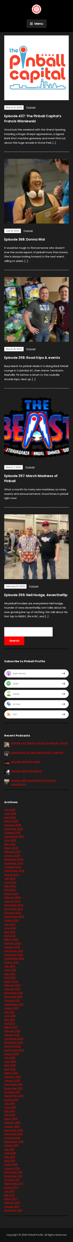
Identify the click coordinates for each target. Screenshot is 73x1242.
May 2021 (9, 1019)
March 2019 (10, 1119)
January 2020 (12, 1080)
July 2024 (9, 878)
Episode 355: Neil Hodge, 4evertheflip (36, 595)
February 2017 (12, 1202)
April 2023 (9, 935)
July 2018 (9, 1149)
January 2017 (12, 1206)
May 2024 (10, 886)
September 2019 (13, 1096)
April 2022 (9, 977)
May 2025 (9, 844)
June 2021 (10, 1015)
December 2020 (13, 1038)
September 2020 (14, 1050)
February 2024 (12, 897)
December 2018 (13, 1130)
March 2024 (11, 893)
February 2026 (12, 825)
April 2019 (9, 1115)
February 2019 (12, 1122)
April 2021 (9, 1023)
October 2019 (12, 1092)
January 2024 (12, 901)
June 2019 (10, 1107)
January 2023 (12, 947)
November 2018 (13, 1134)
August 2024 (11, 874)
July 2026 (9, 809)
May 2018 (9, 1157)
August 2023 (11, 920)
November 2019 (13, 1088)
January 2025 (12, 855)
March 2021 (10, 1027)
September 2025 (14, 836)
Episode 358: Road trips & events (32, 357)
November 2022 (13, 954)
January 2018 (12, 1168)
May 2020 (10, 1065)
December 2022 (13, 951)
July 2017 (9, 1191)
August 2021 (11, 1008)
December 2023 (13, 905)
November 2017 (13, 1176)
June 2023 (10, 928)
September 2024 (14, 870)
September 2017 (13, 1183)
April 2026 (10, 817)
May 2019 (9, 1111)
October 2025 (12, 832)
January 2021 (11, 1035)
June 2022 (10, 970)
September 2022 (14, 958)
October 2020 (12, 1046)
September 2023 (14, 916)
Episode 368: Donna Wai (24, 239)
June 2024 (10, 882)
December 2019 (13, 1084)
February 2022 (12, 985)
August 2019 (11, 1099)
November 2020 (13, 1042)
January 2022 (12, 989)
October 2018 (12, 1138)
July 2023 (9, 924)
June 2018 (10, 1153)
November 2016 (13, 1210)
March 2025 (11, 848)
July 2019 (9, 1103)
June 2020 (10, 1061)
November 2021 (13, 996)
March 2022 (11, 981)
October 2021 (12, 1000)
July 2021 (9, 1012)
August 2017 (11, 1187)
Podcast (30, 107)
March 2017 (10, 1199)
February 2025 (12, 851)
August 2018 (11, 1145)
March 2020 (11, 1073)
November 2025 (13, 829)
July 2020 (9, 1057)
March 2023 (11, 939)
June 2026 (10, 813)
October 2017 (12, 1180)
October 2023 (12, 913)
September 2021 (13, 1004)
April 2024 (10, 890)
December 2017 (13, 1172)
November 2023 (13, 909)
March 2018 (10, 1164)
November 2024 (13, 863)
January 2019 (12, 1126)
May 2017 (9, 1195)
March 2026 (11, 821)
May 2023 (9, 932)
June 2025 (10, 840)
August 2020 (11, 1054)
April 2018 (9, 1160)
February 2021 (12, 1031)
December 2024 (14, 859)
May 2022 (9, 974)
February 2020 (12, 1076)
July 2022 (9, 966)
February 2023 (12, 943)
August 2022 (11, 962)
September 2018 (13, 1141)
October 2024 (12, 867)
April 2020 (10, 1069)
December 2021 (13, 993)
